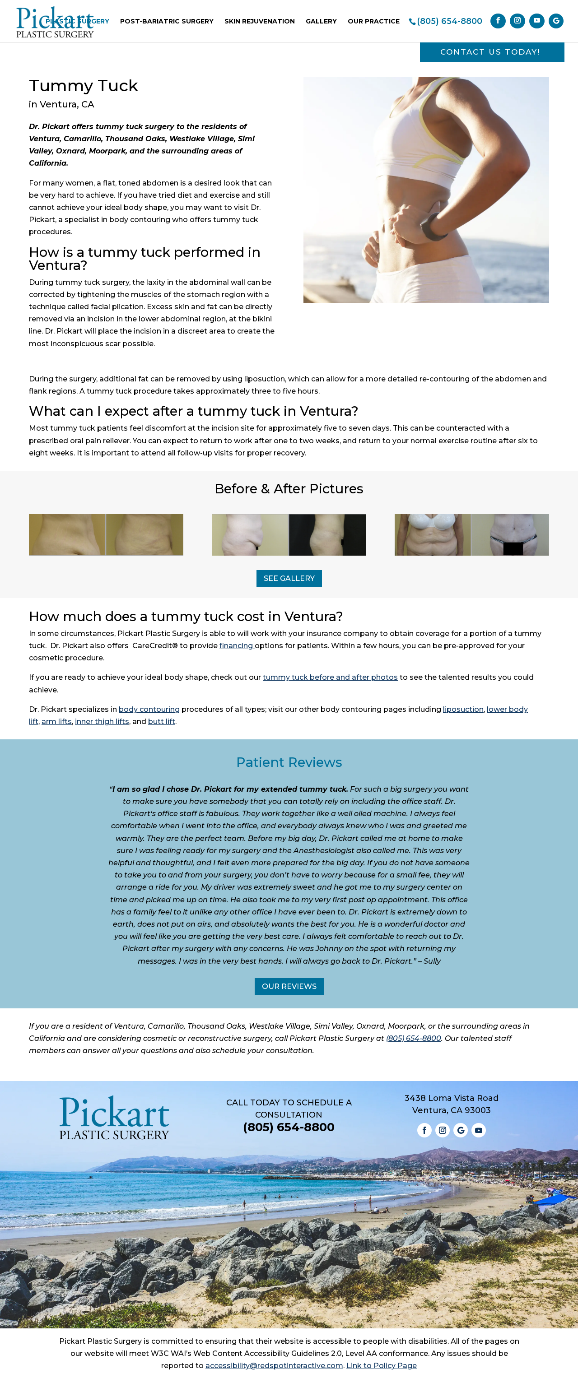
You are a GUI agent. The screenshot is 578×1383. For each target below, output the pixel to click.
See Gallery (289, 578)
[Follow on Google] (460, 1130)
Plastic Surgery (77, 21)
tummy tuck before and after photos (330, 677)
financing (236, 645)
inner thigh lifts (102, 721)
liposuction (463, 709)
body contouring (149, 709)
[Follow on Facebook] (424, 1130)
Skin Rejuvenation (259, 21)
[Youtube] (537, 21)
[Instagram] (517, 21)
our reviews (289, 986)
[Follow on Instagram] (442, 1130)
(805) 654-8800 (449, 21)
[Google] (556, 21)
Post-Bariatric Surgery (167, 21)
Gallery (321, 21)
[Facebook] (498, 21)
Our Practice (374, 21)
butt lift (161, 721)
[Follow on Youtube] (478, 1130)
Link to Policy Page (381, 1365)
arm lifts (57, 721)
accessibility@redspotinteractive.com (274, 1365)
